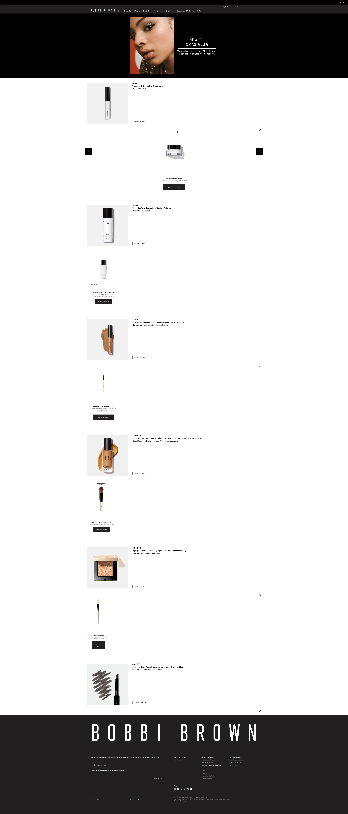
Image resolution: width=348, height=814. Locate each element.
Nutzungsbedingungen (224, 799)
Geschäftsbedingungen (199, 799)
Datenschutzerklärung (212, 799)
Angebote (205, 768)
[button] (139, 121)
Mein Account (178, 760)
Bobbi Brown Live (235, 762)
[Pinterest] (184, 789)
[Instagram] (175, 789)
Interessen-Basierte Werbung (184, 799)
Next (259, 151)
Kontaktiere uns (207, 778)
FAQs (203, 770)
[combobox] (108, 800)
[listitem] (174, 161)
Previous (88, 151)
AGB (175, 799)
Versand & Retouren (208, 762)
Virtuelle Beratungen (236, 760)
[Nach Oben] (342, 612)
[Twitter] (181, 789)
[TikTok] (187, 789)
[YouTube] (191, 789)
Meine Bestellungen (208, 760)
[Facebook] (178, 789)
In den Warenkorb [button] (103, 301)
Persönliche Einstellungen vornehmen (183, 801)
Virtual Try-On (234, 765)
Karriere (204, 773)
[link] (256, 7)
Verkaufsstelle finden (238, 7)
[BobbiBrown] (103, 10)
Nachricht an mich (174, 187)
